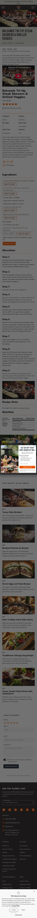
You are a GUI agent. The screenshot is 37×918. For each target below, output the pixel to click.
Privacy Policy (16, 906)
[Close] (34, 891)
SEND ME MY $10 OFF (27, 467)
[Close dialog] (35, 446)
